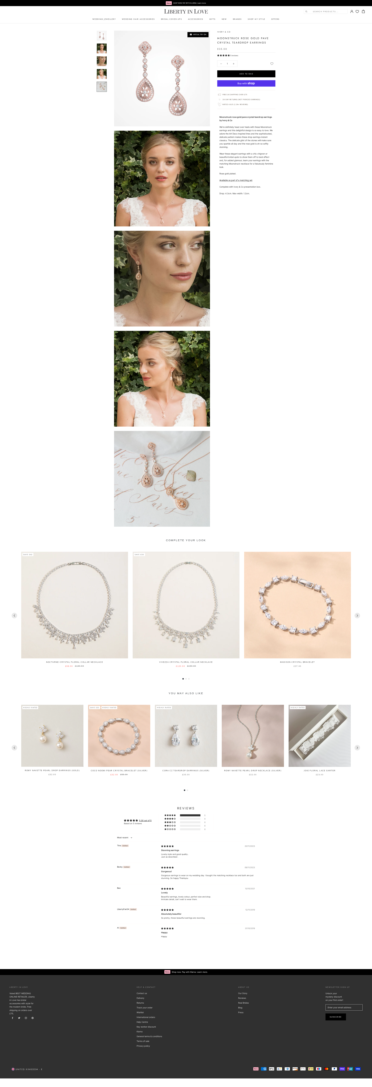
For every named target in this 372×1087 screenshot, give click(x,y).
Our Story (242, 993)
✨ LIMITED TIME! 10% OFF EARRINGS (186, 3)
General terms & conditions (149, 1036)
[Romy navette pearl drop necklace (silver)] (253, 736)
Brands (237, 19)
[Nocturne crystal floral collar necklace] (74, 605)
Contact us (142, 993)
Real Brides (243, 1003)
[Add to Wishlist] (271, 63)
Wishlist (140, 1012)
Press (240, 1012)
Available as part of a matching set (235, 180)
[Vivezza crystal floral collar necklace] (186, 605)
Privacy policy (143, 1046)
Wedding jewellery (104, 19)
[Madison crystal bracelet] (297, 605)
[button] (223, 55)
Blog (240, 1007)
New (224, 19)
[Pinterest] (33, 1017)
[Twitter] (19, 1017)
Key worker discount (146, 1026)
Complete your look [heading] (186, 540)
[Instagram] (26, 1017)
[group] (74, 610)
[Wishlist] (357, 11)
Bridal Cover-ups (171, 19)
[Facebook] (12, 1017)
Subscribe (336, 1017)
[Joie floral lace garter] (320, 736)
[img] (167, 846)
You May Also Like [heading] (186, 693)
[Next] (357, 615)
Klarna (140, 1031)
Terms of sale (143, 1041)
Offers (275, 19)
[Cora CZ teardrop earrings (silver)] (186, 736)
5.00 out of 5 (145, 820)
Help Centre (142, 1022)
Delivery (140, 998)
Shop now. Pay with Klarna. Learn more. (190, 972)
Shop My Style (256, 19)
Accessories (195, 19)
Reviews (242, 998)
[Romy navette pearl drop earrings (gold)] (52, 736)
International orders (146, 1017)
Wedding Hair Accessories (138, 19)
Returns (140, 1003)
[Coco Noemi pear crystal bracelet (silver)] (119, 736)
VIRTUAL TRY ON (199, 34)
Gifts (212, 19)
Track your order (144, 1007)
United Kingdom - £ (29, 1069)
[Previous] (14, 615)
